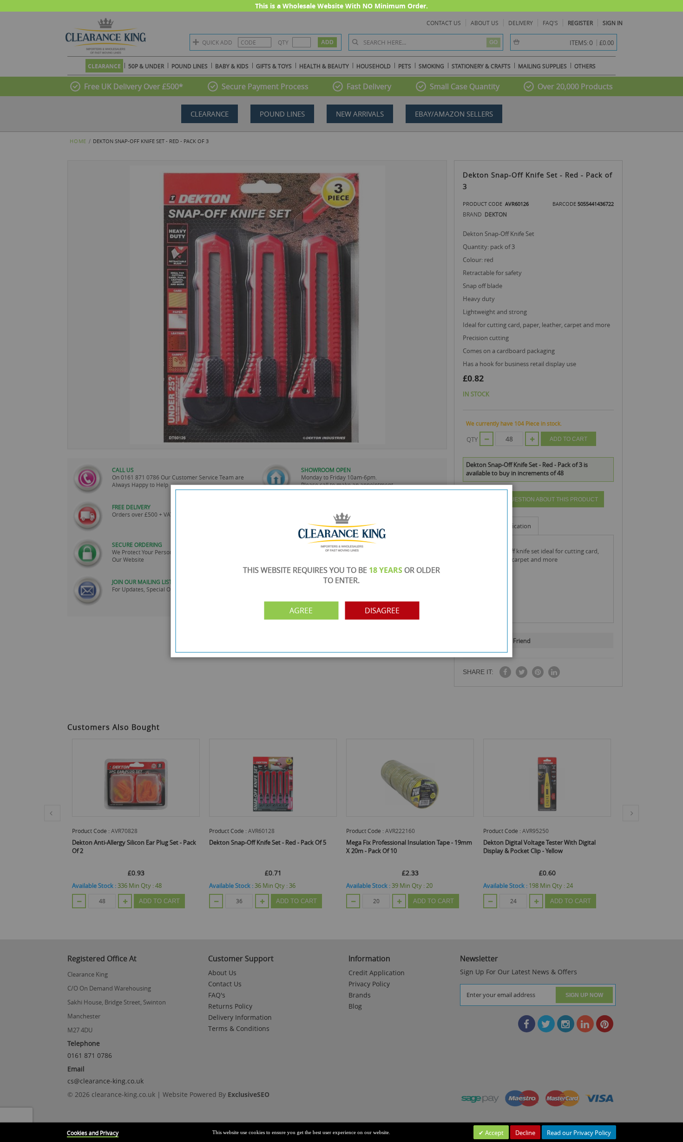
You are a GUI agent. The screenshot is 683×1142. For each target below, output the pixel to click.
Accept (494, 1133)
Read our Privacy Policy (579, 1133)
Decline (525, 1133)
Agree (301, 610)
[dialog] (341, 571)
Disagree (382, 610)
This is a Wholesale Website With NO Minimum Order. (341, 5)
